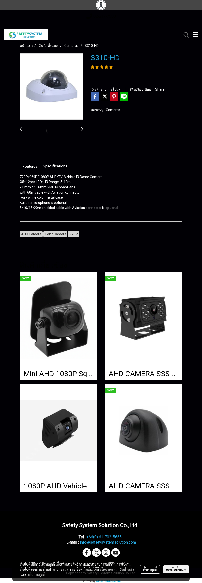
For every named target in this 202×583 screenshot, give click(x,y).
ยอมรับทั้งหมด (176, 569)
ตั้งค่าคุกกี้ (150, 569)
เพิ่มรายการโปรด (107, 89)
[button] (184, 35)
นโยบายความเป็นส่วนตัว (117, 569)
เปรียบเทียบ (142, 89)
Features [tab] (30, 166)
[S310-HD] (51, 87)
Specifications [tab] (55, 166)
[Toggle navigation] (195, 34)
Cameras (113, 110)
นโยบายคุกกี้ (36, 574)
